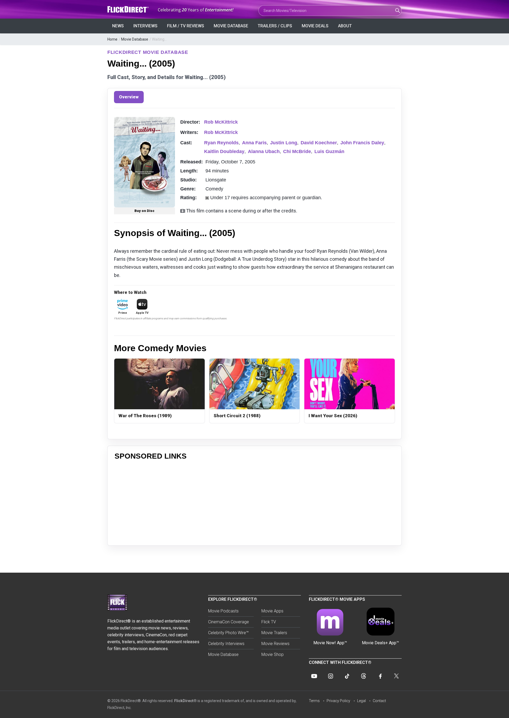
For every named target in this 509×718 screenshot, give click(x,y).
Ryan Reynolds (221, 142)
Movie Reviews (275, 643)
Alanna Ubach (264, 151)
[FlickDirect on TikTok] (347, 676)
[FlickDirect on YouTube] (314, 676)
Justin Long (283, 142)
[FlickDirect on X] (396, 676)
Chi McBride (297, 151)
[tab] (129, 97)
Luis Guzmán (329, 151)
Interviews (145, 25)
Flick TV (268, 621)
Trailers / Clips (275, 25)
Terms (314, 701)
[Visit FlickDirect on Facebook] (380, 676)
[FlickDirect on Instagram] (330, 676)
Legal (361, 701)
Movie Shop (272, 654)
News (118, 25)
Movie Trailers (274, 632)
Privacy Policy (338, 701)
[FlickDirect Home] (128, 9)
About (345, 25)
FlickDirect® (185, 701)
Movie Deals (315, 25)
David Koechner (319, 142)
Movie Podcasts (223, 610)
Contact (379, 701)
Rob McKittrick (221, 122)
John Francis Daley (362, 142)
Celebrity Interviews (226, 643)
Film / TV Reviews (185, 25)
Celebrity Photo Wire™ (228, 632)
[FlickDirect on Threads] (363, 676)
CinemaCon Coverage (228, 621)
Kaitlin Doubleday (224, 151)
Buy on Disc (144, 211)
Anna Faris (254, 142)
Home (112, 39)
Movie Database (231, 25)
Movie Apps (272, 610)
